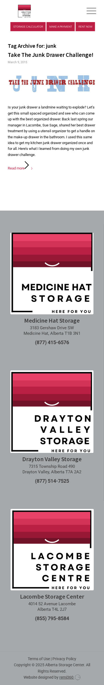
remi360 (66, 677)
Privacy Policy (64, 659)
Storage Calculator (28, 26)
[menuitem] (88, 11)
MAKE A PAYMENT (60, 26)
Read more (16, 168)
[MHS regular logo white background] (51, 273)
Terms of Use (39, 659)
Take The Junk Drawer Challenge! (50, 55)
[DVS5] (43, 11)
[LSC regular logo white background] (52, 549)
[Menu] (88, 11)
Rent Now (85, 26)
